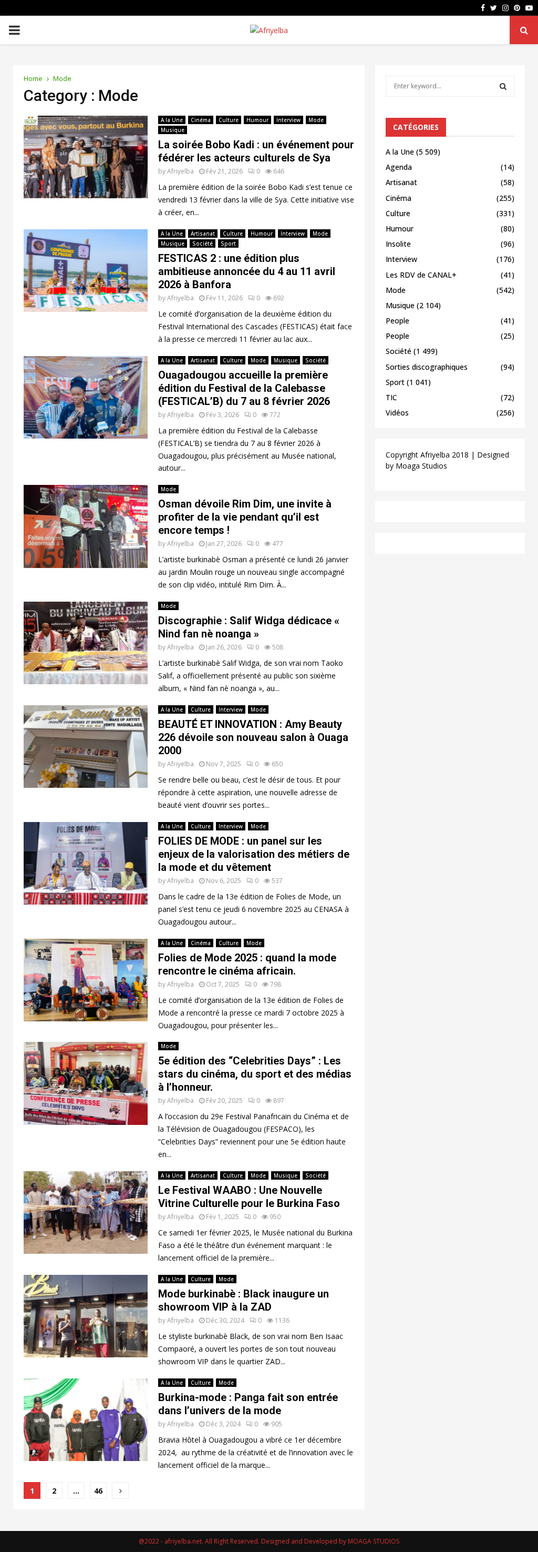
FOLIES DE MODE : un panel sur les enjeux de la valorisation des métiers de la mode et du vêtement (253, 854)
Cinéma (201, 120)
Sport (228, 243)
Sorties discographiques (427, 367)
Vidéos (397, 413)
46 (98, 1491)
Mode (316, 120)
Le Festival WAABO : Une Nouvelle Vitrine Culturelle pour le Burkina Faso (249, 1197)
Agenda (399, 167)
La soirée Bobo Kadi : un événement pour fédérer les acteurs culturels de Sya (256, 151)
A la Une (172, 120)
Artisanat (203, 233)
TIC (391, 397)
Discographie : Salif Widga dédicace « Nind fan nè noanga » (248, 627)
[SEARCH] (503, 86)
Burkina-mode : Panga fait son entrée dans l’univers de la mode (248, 1404)
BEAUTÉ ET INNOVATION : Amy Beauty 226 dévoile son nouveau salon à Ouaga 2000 (253, 737)
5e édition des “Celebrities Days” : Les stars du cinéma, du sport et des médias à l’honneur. (254, 1073)
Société (202, 243)
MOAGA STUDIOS (373, 1541)
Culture (229, 120)
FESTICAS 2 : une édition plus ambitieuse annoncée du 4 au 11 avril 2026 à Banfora (246, 271)
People (397, 321)
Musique (172, 130)
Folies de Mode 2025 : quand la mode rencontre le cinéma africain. (247, 964)
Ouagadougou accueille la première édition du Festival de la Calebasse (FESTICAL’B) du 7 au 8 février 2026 (244, 388)
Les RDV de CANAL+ (421, 275)
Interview (288, 120)
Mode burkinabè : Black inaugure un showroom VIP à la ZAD (243, 1300)
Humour (257, 120)
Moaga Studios (421, 466)
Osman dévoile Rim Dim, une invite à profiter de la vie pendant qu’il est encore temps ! (245, 517)
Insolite (398, 244)
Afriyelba (180, 171)
